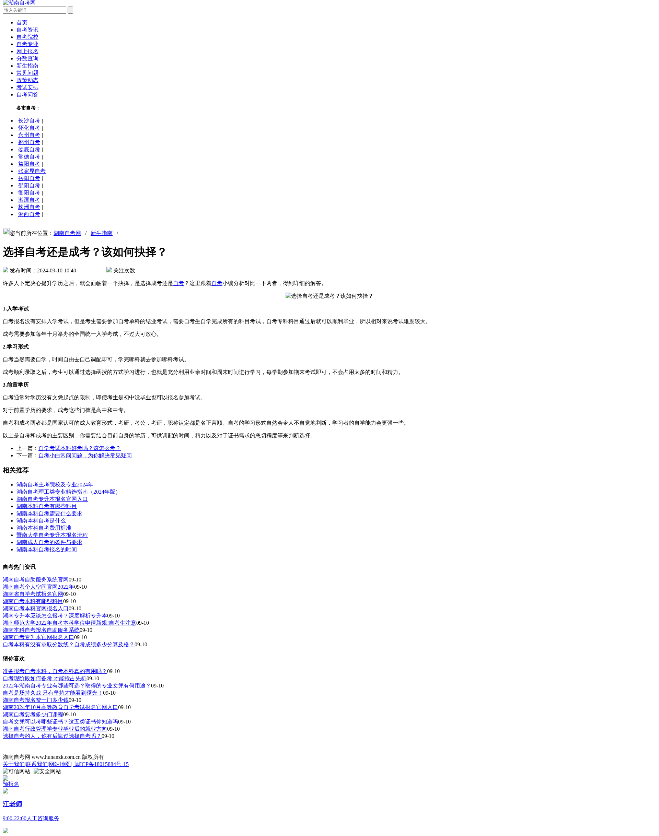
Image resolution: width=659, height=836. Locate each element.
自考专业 (27, 44)
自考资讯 (27, 30)
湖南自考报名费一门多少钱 (36, 700)
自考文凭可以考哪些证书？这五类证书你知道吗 (60, 722)
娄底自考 (29, 149)
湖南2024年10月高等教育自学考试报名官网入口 (60, 707)
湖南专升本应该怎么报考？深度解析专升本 (55, 616)
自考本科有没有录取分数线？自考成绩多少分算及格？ (69, 644)
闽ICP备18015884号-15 (101, 764)
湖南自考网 (67, 233)
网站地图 (60, 764)
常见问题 (27, 73)
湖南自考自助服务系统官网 (36, 579)
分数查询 (27, 58)
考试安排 (27, 87)
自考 (178, 283)
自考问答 (27, 94)
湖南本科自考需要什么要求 (49, 513)
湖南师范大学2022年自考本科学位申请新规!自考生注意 (69, 623)
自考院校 (27, 37)
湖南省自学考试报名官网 (33, 594)
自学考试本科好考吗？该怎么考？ (79, 448)
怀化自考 (29, 128)
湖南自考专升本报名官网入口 (52, 499)
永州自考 (29, 135)
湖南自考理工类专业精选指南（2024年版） (68, 492)
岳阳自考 (29, 178)
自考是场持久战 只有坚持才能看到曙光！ (53, 693)
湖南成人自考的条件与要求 (49, 542)
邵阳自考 (29, 185)
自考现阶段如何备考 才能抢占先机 (44, 678)
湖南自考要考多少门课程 (33, 714)
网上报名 (27, 51)
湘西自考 (29, 214)
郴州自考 (29, 142)
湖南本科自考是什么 (41, 520)
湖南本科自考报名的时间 (46, 549)
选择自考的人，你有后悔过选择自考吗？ (52, 736)
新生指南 (27, 66)
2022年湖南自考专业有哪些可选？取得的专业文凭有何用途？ (77, 685)
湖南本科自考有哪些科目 (46, 506)
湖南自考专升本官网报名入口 (38, 637)
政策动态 (27, 80)
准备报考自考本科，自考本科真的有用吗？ (55, 671)
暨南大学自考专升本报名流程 (52, 535)
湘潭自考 (29, 200)
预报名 (11, 784)
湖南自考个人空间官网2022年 (38, 587)
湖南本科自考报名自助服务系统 (41, 630)
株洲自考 (29, 207)
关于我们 (14, 764)
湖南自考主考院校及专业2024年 (54, 484)
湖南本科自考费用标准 (43, 528)
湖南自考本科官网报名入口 (36, 608)
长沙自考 (29, 120)
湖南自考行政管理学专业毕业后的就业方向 (55, 729)
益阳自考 (29, 164)
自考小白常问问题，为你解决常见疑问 (85, 455)
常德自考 (29, 157)
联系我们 (37, 764)
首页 (21, 22)
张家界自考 (32, 171)
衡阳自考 (29, 193)
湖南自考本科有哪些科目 (33, 601)
